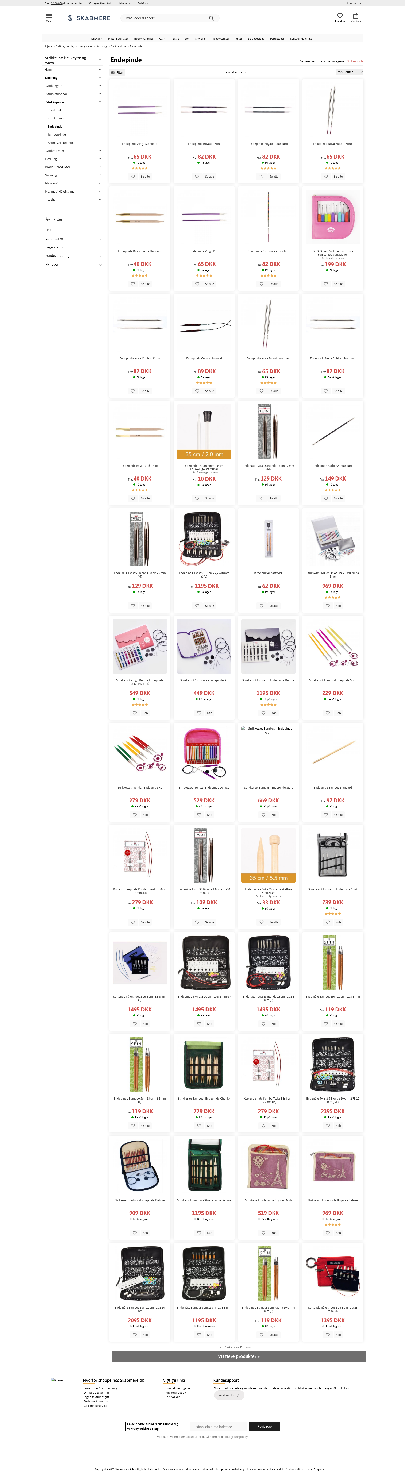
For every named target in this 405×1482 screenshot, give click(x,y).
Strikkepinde (355, 61)
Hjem (48, 46)
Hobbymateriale (143, 38)
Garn (162, 38)
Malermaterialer (118, 38)
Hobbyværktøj (220, 38)
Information (354, 3)
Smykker (200, 38)
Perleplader (277, 38)
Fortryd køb (172, 1397)
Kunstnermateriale (301, 38)
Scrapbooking (256, 38)
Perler (238, 38)
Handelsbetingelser (178, 1388)
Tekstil (175, 38)
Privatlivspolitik (175, 1392)
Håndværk (96, 38)
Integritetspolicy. (236, 1437)
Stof (187, 38)
